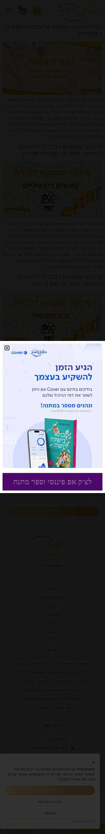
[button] (7, 348)
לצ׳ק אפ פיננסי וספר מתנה (52, 482)
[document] (52, 417)
